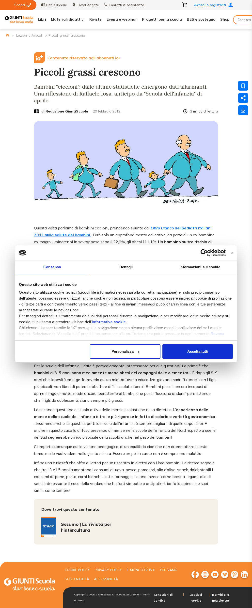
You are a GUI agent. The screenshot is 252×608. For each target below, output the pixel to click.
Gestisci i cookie (196, 597)
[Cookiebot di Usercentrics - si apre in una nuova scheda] (204, 252)
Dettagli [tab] (126, 267)
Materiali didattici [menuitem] (67, 19)
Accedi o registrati (210, 5)
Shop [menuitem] (224, 19)
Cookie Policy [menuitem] (77, 570)
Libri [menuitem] (42, 19)
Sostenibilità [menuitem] (77, 579)
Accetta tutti (197, 351)
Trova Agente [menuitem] (88, 5)
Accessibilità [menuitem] (106, 579)
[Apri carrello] (185, 5)
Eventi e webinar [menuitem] (122, 19)
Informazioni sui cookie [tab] (199, 267)
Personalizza (122, 351)
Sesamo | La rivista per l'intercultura (86, 527)
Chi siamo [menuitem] (168, 570)
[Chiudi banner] (232, 253)
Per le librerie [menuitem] (56, 5)
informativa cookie (109, 322)
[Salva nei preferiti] (243, 86)
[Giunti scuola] (29, 585)
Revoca (217, 334)
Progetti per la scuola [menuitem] (162, 19)
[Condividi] (243, 98)
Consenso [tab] (52, 267)
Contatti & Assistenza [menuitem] (126, 5)
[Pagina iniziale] (7, 35)
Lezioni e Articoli (29, 35)
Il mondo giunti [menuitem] (141, 570)
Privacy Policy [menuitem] (108, 570)
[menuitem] (195, 574)
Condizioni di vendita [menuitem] (163, 597)
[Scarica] (243, 110)
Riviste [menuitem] (95, 19)
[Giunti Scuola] (19, 19)
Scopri (19, 5)
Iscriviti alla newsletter (220, 597)
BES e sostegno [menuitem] (201, 19)
